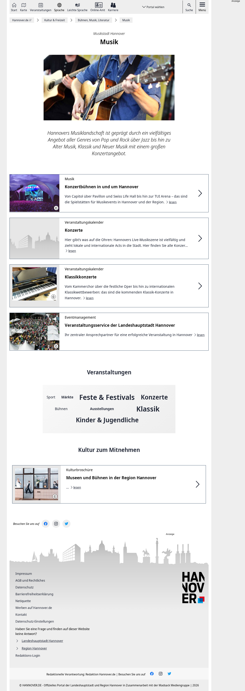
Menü (202, 10)
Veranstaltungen (40, 9)
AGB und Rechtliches (30, 580)
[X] (66, 524)
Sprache (59, 9)
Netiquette (23, 600)
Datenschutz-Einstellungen (34, 621)
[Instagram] (56, 524)
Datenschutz (24, 587)
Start (14, 9)
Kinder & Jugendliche (107, 419)
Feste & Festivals (107, 397)
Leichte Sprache (77, 9)
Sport (51, 397)
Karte (23, 9)
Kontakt (21, 614)
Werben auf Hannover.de (33, 607)
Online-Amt (97, 9)
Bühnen (61, 408)
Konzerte (154, 397)
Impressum (23, 573)
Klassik (148, 409)
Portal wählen (155, 7)
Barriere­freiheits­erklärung (34, 594)
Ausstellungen (102, 408)
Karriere (113, 9)
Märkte (67, 397)
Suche (189, 10)
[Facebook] (46, 524)
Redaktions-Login (27, 655)
